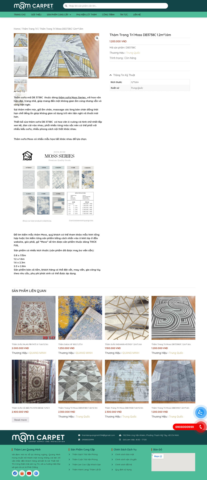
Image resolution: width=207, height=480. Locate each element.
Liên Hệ (137, 14)
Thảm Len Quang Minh (27, 449)
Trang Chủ (20, 14)
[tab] (58, 91)
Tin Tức (124, 14)
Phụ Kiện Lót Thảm (86, 14)
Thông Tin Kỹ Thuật (124, 75)
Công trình (108, 14)
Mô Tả (21, 91)
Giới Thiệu (36, 14)
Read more (20, 419)
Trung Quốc (133, 52)
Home (17, 28)
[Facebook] (15, 473)
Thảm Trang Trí (30, 28)
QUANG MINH (37, 352)
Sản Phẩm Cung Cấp (57, 14)
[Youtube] (29, 473)
